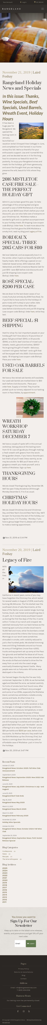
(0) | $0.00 (39, 2)
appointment (29, 392)
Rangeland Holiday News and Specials (22, 85)
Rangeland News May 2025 (13, 802)
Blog (23, 975)
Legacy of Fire (35, 231)
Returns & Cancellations (23, 972)
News (6, 854)
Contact (23, 979)
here (21, 225)
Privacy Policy (23, 969)
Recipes (7, 856)
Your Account (7, 2)
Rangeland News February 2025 (15, 816)
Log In (24, 2)
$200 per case (25, 730)
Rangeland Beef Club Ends (13, 796)
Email (12, 941)
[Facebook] (18, 1011)
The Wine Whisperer (12, 859)
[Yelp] (29, 1011)
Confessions (9, 851)
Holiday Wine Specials (11, 822)
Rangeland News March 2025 (14, 809)
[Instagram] (23, 1011)
